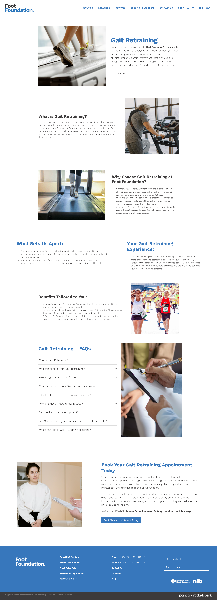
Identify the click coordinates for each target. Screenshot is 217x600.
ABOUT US (88, 7)
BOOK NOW (204, 7)
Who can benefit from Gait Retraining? (61, 368)
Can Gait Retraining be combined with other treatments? (72, 421)
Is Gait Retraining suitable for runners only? (64, 395)
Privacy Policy (40, 594)
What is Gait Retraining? (53, 360)
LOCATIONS (104, 7)
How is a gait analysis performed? (58, 377)
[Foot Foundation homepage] (26, 8)
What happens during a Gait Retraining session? (67, 386)
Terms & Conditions (55, 594)
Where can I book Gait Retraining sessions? (64, 429)
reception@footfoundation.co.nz (131, 562)
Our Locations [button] (119, 73)
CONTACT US (166, 7)
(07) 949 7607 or (125, 557)
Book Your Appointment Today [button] (121, 520)
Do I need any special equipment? (58, 412)
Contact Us (69, 594)
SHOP (181, 7)
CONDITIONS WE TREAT (143, 7)
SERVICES (120, 7)
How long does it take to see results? (60, 403)
